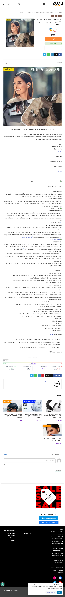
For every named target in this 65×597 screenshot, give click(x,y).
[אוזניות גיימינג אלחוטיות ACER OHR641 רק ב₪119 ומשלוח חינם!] (52, 401)
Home (60, 12)
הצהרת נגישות (11, 535)
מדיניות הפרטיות (51, 592)
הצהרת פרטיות (11, 533)
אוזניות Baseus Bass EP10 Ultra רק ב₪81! (53, 439)
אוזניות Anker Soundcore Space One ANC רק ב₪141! (33, 415)
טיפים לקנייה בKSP (54, 352)
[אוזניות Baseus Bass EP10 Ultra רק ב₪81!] (52, 425)
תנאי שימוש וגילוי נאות (9, 530)
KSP (56, 16)
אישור (59, 592)
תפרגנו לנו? (12, 538)
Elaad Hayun (48, 382)
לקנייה (53, 39)
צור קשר (13, 540)
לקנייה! (60, 171)
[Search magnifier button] (19, 4)
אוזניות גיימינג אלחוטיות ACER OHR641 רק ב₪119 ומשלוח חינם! (53, 415)
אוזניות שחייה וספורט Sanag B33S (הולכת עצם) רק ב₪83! (13, 415)
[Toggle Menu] (44, 4)
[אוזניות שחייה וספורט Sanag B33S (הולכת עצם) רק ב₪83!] (12, 401)
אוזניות (56, 12)
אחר (53, 16)
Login (5, 454)
